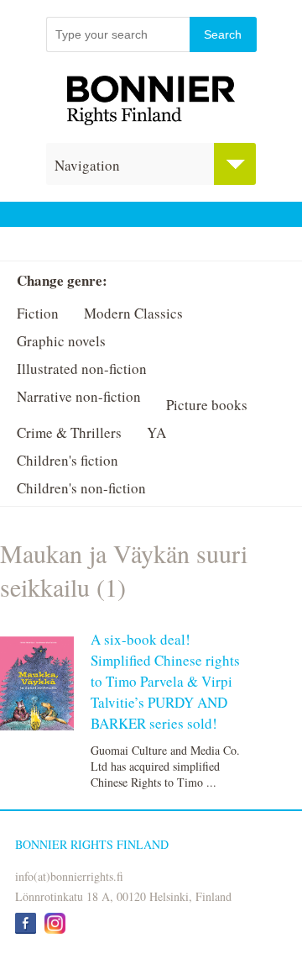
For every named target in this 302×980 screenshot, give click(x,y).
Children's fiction (67, 460)
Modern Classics (133, 313)
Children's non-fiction (81, 488)
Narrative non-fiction (79, 396)
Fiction (38, 313)
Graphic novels (61, 340)
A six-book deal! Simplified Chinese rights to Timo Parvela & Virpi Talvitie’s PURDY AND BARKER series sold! (165, 681)
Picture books (206, 404)
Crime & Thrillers (69, 432)
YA (156, 432)
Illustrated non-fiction (82, 368)
